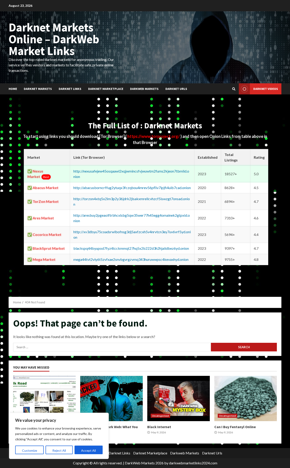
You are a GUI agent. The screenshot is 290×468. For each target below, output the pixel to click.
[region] (59, 436)
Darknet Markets (38, 89)
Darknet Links (70, 89)
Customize (29, 450)
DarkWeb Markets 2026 (144, 463)
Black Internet (178, 398)
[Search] (233, 89)
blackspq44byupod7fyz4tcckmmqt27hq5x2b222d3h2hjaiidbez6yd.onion (131, 248)
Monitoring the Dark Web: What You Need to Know (111, 398)
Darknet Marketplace (105, 89)
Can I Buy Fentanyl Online (245, 398)
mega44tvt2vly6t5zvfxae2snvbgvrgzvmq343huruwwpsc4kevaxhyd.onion (130, 259)
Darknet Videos (265, 89)
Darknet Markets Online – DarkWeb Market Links (54, 39)
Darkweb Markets (144, 89)
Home (13, 89)
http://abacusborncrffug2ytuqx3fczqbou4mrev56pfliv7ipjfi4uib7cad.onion (132, 187)
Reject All (59, 450)
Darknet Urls (176, 89)
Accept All (88, 450)
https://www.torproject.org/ (153, 136)
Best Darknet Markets (44, 398)
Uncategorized (160, 415)
